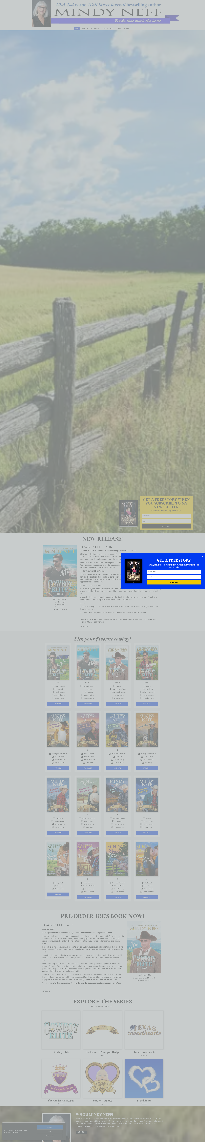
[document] (102, 571)
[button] (202, 556)
